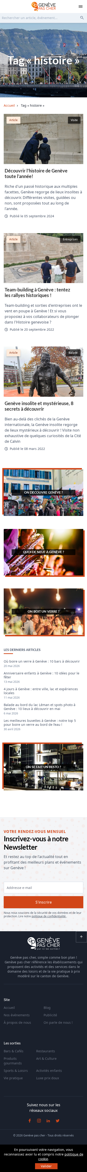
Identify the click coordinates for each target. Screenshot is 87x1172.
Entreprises (70, 239)
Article (13, 120)
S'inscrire (43, 902)
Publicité (50, 1015)
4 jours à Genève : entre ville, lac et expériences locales (41, 691)
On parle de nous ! (58, 1022)
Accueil (9, 1007)
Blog (47, 1007)
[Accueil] (43, 944)
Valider (46, 1166)
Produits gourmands (13, 1060)
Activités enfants (49, 1070)
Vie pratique (13, 1078)
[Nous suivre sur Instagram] (39, 1120)
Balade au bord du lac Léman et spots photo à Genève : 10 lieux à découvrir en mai (39, 707)
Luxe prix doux (47, 1078)
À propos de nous (17, 1022)
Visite (74, 120)
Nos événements (17, 1015)
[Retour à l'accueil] (43, 6)
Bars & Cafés (13, 1051)
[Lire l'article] (43, 139)
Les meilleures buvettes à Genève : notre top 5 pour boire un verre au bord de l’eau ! (40, 723)
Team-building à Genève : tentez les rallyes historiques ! (37, 292)
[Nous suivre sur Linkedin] (48, 1120)
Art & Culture (46, 1058)
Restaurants (45, 1051)
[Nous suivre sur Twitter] (57, 1120)
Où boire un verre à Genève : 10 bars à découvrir (42, 662)
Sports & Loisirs (16, 1070)
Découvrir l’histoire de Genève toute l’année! (36, 173)
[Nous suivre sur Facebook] (29, 1120)
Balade (73, 353)
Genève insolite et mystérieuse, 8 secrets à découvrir (39, 406)
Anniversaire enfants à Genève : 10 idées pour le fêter (41, 675)
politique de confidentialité (49, 916)
